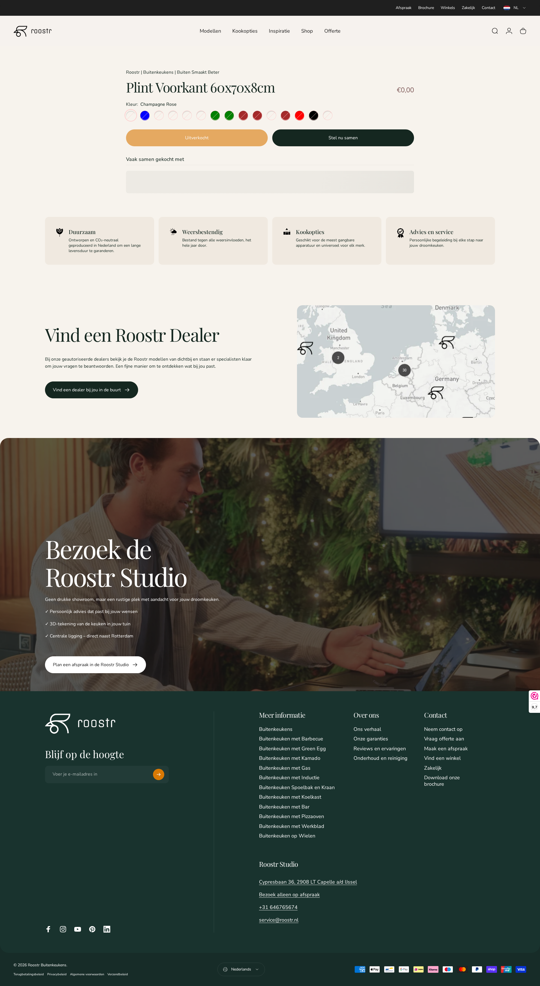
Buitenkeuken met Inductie (289, 777)
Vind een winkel (442, 758)
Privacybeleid (57, 974)
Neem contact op (443, 729)
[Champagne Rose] (131, 115)
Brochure (426, 7)
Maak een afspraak (446, 748)
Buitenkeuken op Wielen (287, 836)
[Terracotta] (271, 115)
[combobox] (514, 8)
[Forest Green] (229, 115)
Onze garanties (371, 739)
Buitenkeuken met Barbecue (291, 739)
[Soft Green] (215, 115)
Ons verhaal (367, 729)
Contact (488, 7)
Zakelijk (468, 7)
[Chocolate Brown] (285, 115)
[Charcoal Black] (313, 115)
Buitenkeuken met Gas (284, 768)
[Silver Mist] (173, 115)
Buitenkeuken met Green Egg (292, 748)
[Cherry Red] (299, 115)
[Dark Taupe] (327, 115)
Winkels (448, 7)
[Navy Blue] (145, 115)
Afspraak (403, 7)
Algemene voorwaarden (87, 974)
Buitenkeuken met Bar (284, 807)
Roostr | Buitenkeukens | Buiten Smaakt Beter (172, 72)
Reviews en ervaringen (380, 748)
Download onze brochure (442, 780)
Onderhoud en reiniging (381, 758)
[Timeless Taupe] (159, 115)
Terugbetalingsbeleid (29, 974)
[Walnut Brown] (243, 115)
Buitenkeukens (275, 729)
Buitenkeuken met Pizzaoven (291, 816)
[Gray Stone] (187, 115)
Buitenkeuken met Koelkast (290, 797)
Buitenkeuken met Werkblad (291, 826)
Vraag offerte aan (444, 739)
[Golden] (201, 115)
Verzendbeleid (117, 974)
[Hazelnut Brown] (257, 115)
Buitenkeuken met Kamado (289, 758)
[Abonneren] (158, 774)
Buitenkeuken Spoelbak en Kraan (297, 787)
